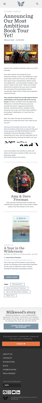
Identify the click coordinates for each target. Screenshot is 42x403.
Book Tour (10, 295)
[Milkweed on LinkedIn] (18, 392)
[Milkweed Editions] (20, 5)
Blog (5, 366)
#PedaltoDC (17, 284)
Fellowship (9, 373)
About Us (7, 354)
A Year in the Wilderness (14, 249)
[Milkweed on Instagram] (9, 392)
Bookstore (9, 362)
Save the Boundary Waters (17, 292)
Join (6, 385)
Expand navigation (4, 4)
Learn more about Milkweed (21, 326)
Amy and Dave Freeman (16, 288)
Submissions (9, 369)
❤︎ (21, 344)
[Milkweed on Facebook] (5, 392)
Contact (7, 358)
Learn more (12, 277)
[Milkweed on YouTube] (14, 392)
